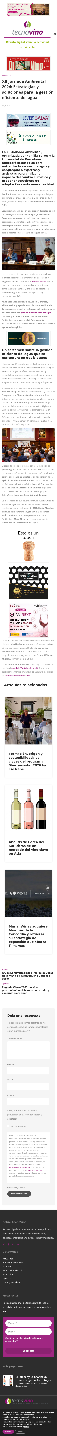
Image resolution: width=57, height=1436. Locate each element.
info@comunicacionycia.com (19, 1167)
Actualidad (6, 75)
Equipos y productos (13, 1262)
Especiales (8, 1274)
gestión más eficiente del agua (36, 312)
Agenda (6, 1278)
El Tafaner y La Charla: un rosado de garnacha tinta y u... (34, 1378)
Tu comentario (14, 1038)
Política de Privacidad (34, 1170)
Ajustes (20, 1432)
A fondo (7, 1266)
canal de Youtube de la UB (24, 668)
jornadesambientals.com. (17, 675)
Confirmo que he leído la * (24, 1339)
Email (10, 1080)
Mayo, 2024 (6, 106)
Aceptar (8, 1432)
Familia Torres (39, 281)
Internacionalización (13, 1270)
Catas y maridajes (12, 1282)
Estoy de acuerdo (18, 1126)
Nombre (11, 1064)
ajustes (26, 1427)
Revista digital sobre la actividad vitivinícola (27, 44)
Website (11, 1095)
